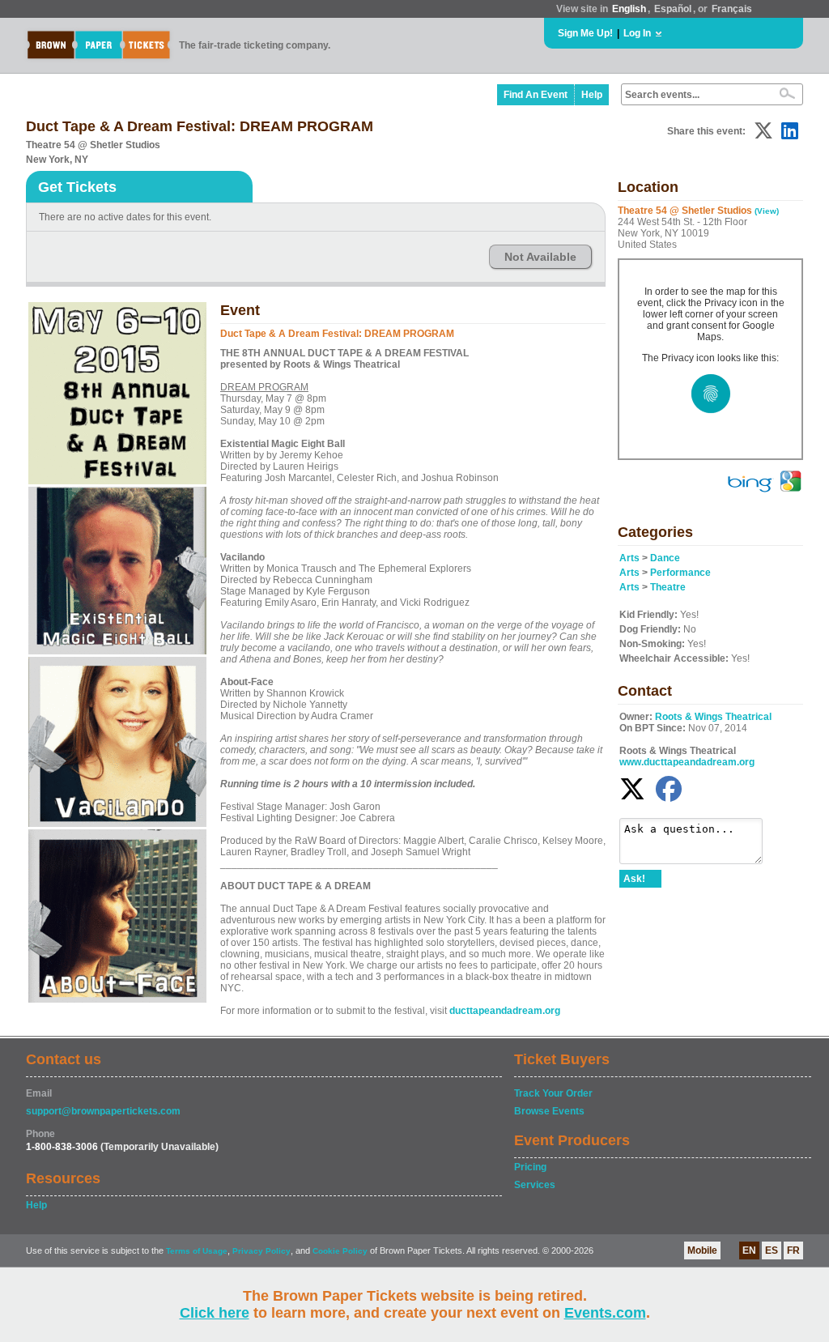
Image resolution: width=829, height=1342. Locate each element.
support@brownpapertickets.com (103, 1111)
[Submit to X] (763, 131)
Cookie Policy (340, 1250)
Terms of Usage (196, 1250)
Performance (680, 572)
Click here (214, 1313)
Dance (665, 558)
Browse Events (549, 1111)
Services (534, 1185)
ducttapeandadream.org (504, 1010)
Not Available (540, 256)
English (629, 9)
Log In (637, 33)
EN (749, 1250)
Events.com (605, 1313)
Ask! (634, 878)
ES (771, 1250)
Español (672, 9)
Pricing (530, 1167)
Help (591, 94)
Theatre (668, 587)
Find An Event (536, 94)
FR (793, 1250)
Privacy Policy (261, 1250)
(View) (767, 211)
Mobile (702, 1250)
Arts (629, 558)
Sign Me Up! (585, 33)
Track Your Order (553, 1093)
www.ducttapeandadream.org (687, 762)
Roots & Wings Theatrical (713, 716)
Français (732, 9)
